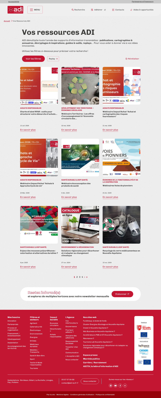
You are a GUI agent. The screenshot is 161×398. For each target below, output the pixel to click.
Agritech (33, 323)
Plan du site (51, 394)
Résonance (87, 338)
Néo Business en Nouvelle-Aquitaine (98, 331)
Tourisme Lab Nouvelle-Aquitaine (97, 342)
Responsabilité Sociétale (72, 342)
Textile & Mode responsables (36, 364)
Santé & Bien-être (37, 356)
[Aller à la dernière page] (86, 277)
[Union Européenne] (144, 335)
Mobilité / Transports (34, 351)
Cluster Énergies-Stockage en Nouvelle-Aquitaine (103, 324)
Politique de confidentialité (105, 394)
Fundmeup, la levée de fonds (95, 321)
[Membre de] (144, 357)
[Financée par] (144, 323)
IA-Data (33, 341)
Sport (32, 359)
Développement (14, 339)
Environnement (36, 334)
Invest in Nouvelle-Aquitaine (94, 328)
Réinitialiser (133, 59)
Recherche (79, 10)
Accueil (7, 21)
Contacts (119, 10)
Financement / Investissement (14, 334)
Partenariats (13, 324)
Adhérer (98, 10)
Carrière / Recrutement (94, 362)
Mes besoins (14, 317)
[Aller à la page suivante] (84, 277)
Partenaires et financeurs (142, 2)
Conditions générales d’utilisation (82, 394)
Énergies (33, 337)
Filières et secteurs (35, 318)
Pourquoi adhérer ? (70, 331)
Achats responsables (55, 335)
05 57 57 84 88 (68, 380)
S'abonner (121, 294)
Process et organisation (13, 329)
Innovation (12, 321)
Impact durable (54, 318)
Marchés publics (91, 359)
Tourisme (34, 368)
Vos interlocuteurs (72, 322)
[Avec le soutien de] (144, 342)
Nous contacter (72, 360)
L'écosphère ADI (72, 356)
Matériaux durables (34, 345)
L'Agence (70, 317)
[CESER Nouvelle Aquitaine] (144, 352)
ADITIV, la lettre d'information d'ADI (100, 366)
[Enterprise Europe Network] (144, 362)
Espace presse (90, 355)
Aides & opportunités (143, 10)
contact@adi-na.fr (69, 383)
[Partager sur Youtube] (115, 385)
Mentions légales (62, 394)
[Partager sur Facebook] (120, 385)
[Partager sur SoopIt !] (125, 385)
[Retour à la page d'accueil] (15, 10)
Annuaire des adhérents (71, 337)
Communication (72, 353)
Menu (37, 10)
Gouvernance (71, 326)
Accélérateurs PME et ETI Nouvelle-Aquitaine (102, 335)
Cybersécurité (36, 327)
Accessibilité (13, 2)
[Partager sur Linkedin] (111, 385)
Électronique (35, 330)
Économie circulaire (54, 324)
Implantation (13, 343)
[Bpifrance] (144, 346)
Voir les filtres (33, 58)
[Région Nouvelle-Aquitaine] (144, 328)
